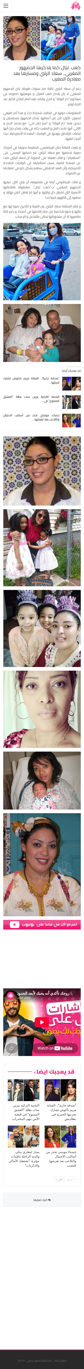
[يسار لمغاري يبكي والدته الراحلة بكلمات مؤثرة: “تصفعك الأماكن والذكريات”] (23, 1137)
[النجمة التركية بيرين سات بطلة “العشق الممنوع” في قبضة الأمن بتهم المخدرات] (71, 402)
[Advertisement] (48, 1275)
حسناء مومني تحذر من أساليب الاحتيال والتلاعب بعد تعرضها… (31, 417)
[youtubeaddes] (42, 924)
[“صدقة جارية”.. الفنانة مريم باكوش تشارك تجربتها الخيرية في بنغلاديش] (71, 383)
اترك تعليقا (40, 1199)
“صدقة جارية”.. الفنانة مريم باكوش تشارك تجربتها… (31, 380)
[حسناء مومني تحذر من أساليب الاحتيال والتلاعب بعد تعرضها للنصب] (71, 420)
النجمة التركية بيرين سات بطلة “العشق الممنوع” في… (31, 399)
